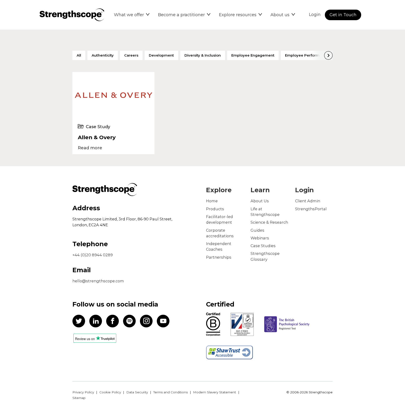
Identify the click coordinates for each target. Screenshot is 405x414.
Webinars (260, 238)
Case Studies (263, 245)
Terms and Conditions (170, 392)
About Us (260, 201)
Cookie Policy (110, 392)
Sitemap (79, 398)
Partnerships (218, 257)
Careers (131, 55)
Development (161, 55)
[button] (132, 15)
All (79, 55)
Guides (257, 230)
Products (215, 209)
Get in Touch (343, 14)
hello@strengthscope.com (98, 281)
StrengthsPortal (311, 209)
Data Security (137, 392)
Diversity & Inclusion (202, 55)
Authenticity (103, 55)
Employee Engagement (252, 55)
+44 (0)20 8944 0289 (92, 255)
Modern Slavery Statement (214, 392)
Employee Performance (306, 55)
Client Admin (307, 201)
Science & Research (269, 222)
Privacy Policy (83, 392)
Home (212, 201)
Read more (90, 147)
